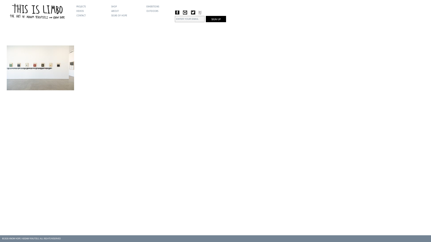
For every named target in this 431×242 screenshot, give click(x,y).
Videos (80, 11)
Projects (81, 6)
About (115, 11)
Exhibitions (152, 6)
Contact (81, 15)
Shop (114, 6)
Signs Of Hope (119, 15)
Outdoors (152, 11)
